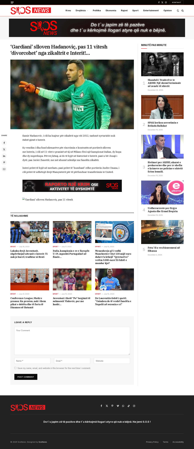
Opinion (167, 10)
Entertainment (151, 10)
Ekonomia (111, 10)
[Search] (182, 10)
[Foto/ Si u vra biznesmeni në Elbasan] (162, 232)
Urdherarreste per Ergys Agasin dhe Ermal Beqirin (163, 210)
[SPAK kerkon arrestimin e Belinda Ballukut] (162, 107)
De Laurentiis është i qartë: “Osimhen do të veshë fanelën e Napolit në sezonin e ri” (113, 301)
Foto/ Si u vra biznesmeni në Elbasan (164, 249)
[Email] (4, 169)
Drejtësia (81, 10)
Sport (135, 10)
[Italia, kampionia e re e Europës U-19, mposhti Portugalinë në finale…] (72, 232)
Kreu (68, 10)
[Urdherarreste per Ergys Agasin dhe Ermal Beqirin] (162, 192)
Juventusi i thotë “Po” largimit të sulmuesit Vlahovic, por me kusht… (71, 301)
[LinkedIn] (4, 156)
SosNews (43, 442)
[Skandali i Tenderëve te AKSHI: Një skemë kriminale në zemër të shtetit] (162, 64)
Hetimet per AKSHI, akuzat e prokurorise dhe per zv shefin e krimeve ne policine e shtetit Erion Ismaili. (165, 167)
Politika (97, 10)
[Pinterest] (4, 162)
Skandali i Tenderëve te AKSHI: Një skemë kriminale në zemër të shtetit (164, 83)
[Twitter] (4, 149)
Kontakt (176, 2)
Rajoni (124, 10)
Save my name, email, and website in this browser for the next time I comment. (54, 368)
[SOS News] (31, 10)
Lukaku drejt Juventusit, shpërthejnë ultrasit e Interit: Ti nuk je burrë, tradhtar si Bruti (28, 254)
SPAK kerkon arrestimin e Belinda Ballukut (163, 124)
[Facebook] (4, 143)
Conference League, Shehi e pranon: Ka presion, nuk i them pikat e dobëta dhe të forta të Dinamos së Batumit (28, 303)
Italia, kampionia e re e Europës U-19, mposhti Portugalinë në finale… (71, 254)
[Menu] (12, 2)
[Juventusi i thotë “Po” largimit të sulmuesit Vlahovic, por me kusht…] (72, 279)
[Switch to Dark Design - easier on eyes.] (178, 10)
